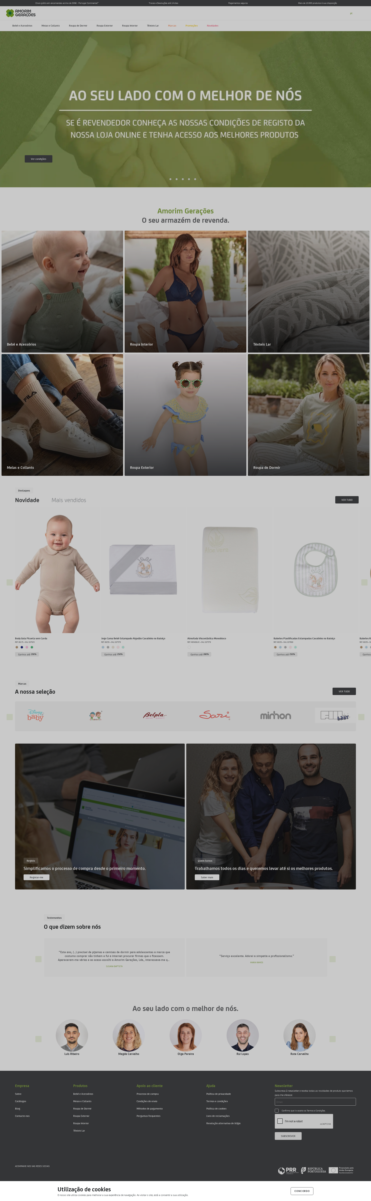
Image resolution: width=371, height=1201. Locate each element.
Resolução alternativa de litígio (223, 1123)
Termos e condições (217, 1101)
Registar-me (36, 877)
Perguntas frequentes (148, 1116)
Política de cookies (216, 1108)
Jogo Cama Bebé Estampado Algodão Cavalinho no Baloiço (133, 638)
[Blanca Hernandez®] (285, 715)
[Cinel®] (345, 715)
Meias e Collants (51, 25)
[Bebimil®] (166, 715)
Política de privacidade (218, 1094)
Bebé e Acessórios (22, 25)
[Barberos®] (226, 715)
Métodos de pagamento (150, 1108)
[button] (170, 179)
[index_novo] (21, 13)
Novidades (212, 25)
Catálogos (20, 1101)
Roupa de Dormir (78, 25)
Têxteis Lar (153, 25)
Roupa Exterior (105, 25)
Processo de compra (148, 1094)
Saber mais (37, 159)
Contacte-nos (22, 1116)
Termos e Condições (316, 1110)
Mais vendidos (69, 500)
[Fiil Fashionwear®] (106, 715)
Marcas (172, 25)
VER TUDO (346, 500)
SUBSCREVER (288, 1136)
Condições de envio (147, 1101)
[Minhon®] (46, 715)
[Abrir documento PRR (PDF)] (316, 1170)
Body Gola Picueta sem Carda (31, 638)
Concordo (302, 1191)
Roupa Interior (130, 25)
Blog (17, 1108)
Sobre (18, 1094)
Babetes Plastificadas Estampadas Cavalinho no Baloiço (304, 638)
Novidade (27, 500)
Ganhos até (27, 654)
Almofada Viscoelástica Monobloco (206, 638)
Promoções (192, 25)
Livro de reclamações (218, 1116)
